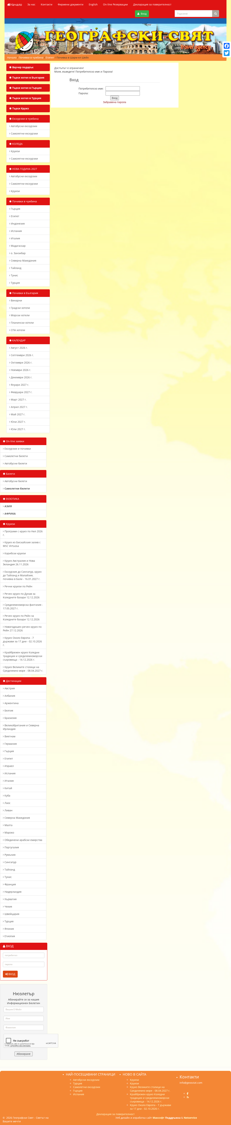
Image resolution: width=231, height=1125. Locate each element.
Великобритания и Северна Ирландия (21, 727)
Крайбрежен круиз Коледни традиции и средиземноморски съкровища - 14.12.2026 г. (22, 656)
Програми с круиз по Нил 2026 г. (23, 533)
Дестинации (13, 681)
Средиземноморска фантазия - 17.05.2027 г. (23, 606)
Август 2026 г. (19, 347)
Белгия (8, 710)
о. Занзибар (18, 253)
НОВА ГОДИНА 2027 (24, 169)
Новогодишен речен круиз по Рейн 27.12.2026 (22, 628)
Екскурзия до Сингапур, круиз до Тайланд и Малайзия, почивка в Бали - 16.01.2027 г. (22, 575)
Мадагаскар (18, 245)
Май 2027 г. (17, 414)
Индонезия (17, 223)
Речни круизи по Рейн (18, 586)
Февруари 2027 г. (21, 392)
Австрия (9, 688)
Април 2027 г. (19, 407)
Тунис (14, 275)
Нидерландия (12, 891)
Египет (14, 216)
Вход (143, 13)
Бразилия (10, 718)
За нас (31, 4)
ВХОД (11, 974)
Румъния (10, 854)
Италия (15, 238)
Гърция (15, 208)
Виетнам (9, 736)
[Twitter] (226, 53)
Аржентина (11, 703)
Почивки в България (25, 293)
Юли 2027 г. (18, 429)
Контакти (46, 4)
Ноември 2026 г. (20, 370)
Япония (9, 928)
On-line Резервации (115, 4)
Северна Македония (23, 260)
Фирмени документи (70, 4)
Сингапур (10, 862)
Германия (10, 743)
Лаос (7, 803)
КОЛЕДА (17, 143)
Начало (16, 4)
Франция (10, 884)
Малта (8, 825)
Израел (9, 766)
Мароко (9, 832)
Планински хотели (22, 322)
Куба (7, 795)
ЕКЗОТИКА (12, 499)
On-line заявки (14, 441)
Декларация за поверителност (152, 4)
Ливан (8, 810)
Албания (9, 695)
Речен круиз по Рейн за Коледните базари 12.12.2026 (21, 617)
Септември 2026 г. (22, 355)
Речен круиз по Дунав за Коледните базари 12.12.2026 (21, 595)
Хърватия (10, 899)
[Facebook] (226, 45)
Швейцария (11, 914)
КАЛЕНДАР (18, 340)
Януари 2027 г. (19, 384)
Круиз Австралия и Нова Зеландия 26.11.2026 (19, 562)
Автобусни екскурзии (23, 126)
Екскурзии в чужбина (25, 118)
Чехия (8, 906)
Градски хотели (20, 308)
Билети (10, 473)
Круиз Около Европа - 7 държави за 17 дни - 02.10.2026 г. (22, 641)
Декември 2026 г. (21, 377)
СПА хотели (17, 330)
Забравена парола (114, 102)
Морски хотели (20, 315)
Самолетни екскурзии (24, 133)
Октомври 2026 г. (21, 362)
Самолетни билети (16, 456)
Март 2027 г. (18, 399)
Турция (15, 282)
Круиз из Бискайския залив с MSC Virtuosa (22, 544)
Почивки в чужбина (24, 201)
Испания (16, 231)
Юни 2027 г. (18, 421)
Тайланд (15, 268)
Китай (8, 788)
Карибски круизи (15, 553)
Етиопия (9, 936)
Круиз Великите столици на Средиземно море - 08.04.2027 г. (23, 668)
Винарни (16, 300)
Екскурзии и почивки (17, 448)
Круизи (15, 151)
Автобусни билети (15, 463)
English (93, 4)
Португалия (11, 847)
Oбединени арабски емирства (23, 840)
